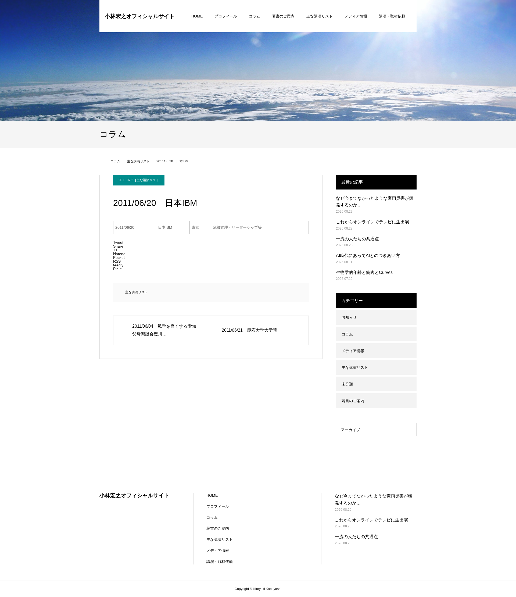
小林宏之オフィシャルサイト (140, 16)
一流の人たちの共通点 (357, 239)
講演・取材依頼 (392, 16)
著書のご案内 (283, 16)
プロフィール (225, 16)
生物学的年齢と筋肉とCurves (364, 272)
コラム (254, 16)
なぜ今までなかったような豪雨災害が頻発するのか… (374, 202)
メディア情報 (356, 16)
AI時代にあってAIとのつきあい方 (368, 255)
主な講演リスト (319, 16)
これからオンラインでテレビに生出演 (372, 222)
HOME (197, 16)
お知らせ (349, 317)
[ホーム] (101, 161)
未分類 (347, 384)
